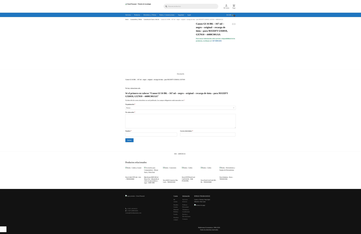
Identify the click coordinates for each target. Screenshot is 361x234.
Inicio (126, 19)
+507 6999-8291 (217, 41)
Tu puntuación (130, 104)
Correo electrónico (186, 131)
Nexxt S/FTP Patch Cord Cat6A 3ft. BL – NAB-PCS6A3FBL (188, 179)
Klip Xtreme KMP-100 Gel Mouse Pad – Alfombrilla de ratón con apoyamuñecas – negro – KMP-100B (151, 179)
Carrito (175, 214)
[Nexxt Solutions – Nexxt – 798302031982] (228, 171)
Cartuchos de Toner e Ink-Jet (151, 19)
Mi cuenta (175, 200)
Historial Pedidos (175, 211)
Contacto (185, 219)
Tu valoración (130, 112)
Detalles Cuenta (175, 206)
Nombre (128, 131)
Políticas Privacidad (185, 206)
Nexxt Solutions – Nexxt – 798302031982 (226, 178)
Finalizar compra (176, 218)
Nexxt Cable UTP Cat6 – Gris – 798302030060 (133, 178)
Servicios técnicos (185, 200)
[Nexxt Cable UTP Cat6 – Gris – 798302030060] (133, 171)
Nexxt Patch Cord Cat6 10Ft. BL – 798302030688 (208, 181)
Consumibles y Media (136, 19)
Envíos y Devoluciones (186, 215)
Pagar (233, 8)
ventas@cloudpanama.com (133, 213)
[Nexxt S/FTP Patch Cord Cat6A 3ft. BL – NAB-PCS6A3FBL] (190, 171)
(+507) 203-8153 (132, 208)
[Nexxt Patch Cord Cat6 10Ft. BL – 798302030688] (209, 172)
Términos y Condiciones (186, 211)
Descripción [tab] (180, 74)
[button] (231, 15)
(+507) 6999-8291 (132, 210)
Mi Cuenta (226, 8)
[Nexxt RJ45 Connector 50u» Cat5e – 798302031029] (171, 172)
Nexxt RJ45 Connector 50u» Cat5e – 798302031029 (170, 181)
